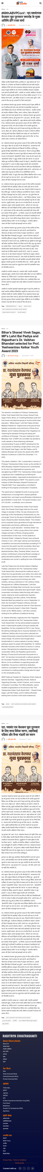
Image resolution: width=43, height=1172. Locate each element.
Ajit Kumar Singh (13, 355)
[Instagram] (28, 1168)
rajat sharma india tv (9, 312)
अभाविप (15, 1020)
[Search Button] (41, 3)
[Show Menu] (2, 3)
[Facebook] (20, 1168)
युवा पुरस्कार (5, 1023)
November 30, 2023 (24, 25)
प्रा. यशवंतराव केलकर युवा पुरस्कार (28, 1020)
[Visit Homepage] (21, 3)
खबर (7, 9)
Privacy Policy (7, 1160)
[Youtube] (32, 1168)
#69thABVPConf (11, 306)
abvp (20, 306)
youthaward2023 (7, 707)
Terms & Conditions (19, 1160)
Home (3, 9)
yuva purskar (6, 1020)
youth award (22, 312)
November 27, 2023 (27, 355)
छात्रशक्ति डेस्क (11, 25)
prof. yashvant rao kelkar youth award (14, 309)
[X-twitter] (24, 1168)
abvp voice (27, 306)
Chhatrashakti (19, 1163)
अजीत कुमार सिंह (12, 739)
